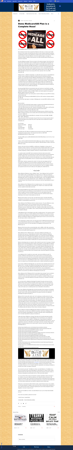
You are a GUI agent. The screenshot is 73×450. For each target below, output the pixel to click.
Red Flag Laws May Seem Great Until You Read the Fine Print (52, 424)
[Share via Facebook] (18, 403)
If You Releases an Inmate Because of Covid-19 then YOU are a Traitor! (36, 424)
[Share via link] (25, 403)
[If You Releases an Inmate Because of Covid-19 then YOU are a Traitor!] (36, 418)
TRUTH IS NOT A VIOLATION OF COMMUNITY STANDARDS (18, 424)
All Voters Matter (21, 13)
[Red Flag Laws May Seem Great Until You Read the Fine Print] (52, 418)
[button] (60, 6)
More (52, 13)
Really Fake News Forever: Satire (31, 13)
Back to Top (1, 445)
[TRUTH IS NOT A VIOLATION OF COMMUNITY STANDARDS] (20, 418)
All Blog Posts (15, 13)
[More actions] (54, 20)
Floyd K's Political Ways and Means (44, 13)
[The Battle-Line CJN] (13, 446)
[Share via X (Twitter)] (21, 403)
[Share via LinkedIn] (23, 403)
